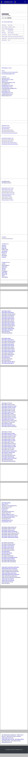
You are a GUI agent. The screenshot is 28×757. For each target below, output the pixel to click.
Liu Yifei (3, 263)
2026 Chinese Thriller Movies (8, 328)
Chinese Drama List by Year (7, 191)
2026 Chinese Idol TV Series (8, 413)
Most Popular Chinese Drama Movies (9, 142)
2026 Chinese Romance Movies (8, 325)
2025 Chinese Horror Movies (8, 347)
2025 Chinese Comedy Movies (8, 342)
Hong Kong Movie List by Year (8, 192)
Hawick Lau (4, 252)
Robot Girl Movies (6, 583)
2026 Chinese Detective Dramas (8, 424)
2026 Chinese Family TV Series (8, 410)
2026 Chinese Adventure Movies (8, 313)
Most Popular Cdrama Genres (8, 530)
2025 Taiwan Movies (6, 360)
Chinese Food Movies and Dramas (9, 572)
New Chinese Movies (6, 740)
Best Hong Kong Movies (7, 552)
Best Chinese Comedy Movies (8, 545)
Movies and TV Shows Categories (14, 736)
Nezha (3, 510)
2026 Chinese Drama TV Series (8, 408)
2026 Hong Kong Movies (7, 332)
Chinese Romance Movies (7, 198)
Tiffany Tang (4, 274)
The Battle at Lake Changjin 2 (8, 515)
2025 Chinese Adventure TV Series (9, 434)
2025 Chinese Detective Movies (8, 361)
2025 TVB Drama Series (7, 453)
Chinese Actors (20, 734)
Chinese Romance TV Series (7, 199)
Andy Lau (4, 254)
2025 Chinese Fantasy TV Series (8, 440)
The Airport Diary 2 (6, 79)
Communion (4, 89)
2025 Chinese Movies (6, 338)
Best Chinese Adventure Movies (8, 544)
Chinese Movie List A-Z (7, 742)
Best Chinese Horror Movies (8, 548)
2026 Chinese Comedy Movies (8, 315)
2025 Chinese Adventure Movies (8, 341)
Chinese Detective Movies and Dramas (10, 570)
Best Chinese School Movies (7, 555)
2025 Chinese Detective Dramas (8, 455)
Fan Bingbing (4, 271)
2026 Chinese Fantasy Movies (8, 318)
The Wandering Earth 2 (7, 517)
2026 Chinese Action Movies (8, 312)
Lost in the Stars (5, 521)
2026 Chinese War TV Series (8, 419)
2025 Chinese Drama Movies (8, 344)
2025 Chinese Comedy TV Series (9, 436)
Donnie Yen (4, 248)
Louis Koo (4, 257)
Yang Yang (4, 246)
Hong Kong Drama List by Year (8, 193)
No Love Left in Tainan (7, 73)
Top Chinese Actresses (6, 182)
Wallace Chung (5, 249)
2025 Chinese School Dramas (8, 456)
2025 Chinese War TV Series (8, 449)
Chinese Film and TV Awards (8, 739)
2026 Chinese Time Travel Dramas (9, 426)
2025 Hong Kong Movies (7, 358)
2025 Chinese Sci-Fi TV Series (8, 447)
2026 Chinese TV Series (7, 403)
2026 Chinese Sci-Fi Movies (7, 327)
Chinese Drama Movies (6, 195)
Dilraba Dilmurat (5, 265)
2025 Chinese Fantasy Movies (8, 345)
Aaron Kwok (4, 251)
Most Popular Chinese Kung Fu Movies (10, 537)
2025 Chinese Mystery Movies (8, 349)
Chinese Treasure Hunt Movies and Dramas (11, 577)
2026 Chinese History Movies (8, 319)
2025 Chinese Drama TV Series (8, 437)
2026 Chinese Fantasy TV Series (8, 411)
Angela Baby (4, 272)
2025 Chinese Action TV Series (8, 433)
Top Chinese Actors (6, 181)
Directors (4, 736)
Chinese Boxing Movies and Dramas (9, 568)
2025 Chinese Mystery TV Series (9, 445)
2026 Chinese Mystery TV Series (9, 416)
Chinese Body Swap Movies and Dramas (10, 567)
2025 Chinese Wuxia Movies (8, 363)
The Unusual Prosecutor (7, 82)
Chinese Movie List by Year (7, 189)
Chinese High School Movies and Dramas (10, 574)
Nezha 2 (3, 504)
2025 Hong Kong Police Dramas (8, 461)
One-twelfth (4, 83)
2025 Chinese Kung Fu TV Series (9, 443)
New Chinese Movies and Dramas (9, 734)
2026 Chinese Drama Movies (8, 316)
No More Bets (5, 518)
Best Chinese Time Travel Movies (9, 561)
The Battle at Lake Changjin (8, 505)
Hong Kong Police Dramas (7, 581)
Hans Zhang (4, 255)
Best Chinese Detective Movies (8, 558)
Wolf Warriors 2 (5, 507)
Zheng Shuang (5, 276)
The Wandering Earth (6, 511)
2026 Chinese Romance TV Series (9, 417)
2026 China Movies (6, 331)
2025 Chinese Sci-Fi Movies (7, 352)
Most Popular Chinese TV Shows (9, 528)
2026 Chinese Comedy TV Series (9, 407)
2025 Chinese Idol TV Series (8, 442)
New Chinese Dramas (15, 740)
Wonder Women (5, 95)
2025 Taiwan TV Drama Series (8, 452)
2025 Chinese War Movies (7, 355)
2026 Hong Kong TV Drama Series (9, 420)
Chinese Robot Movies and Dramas (9, 575)
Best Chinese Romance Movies (8, 131)
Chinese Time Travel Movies (8, 578)
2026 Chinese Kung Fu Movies (8, 322)
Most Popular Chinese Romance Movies (10, 144)
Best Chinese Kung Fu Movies (8, 549)
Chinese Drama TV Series (7, 196)
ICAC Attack (4, 91)
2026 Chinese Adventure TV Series (9, 406)
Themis (3, 81)
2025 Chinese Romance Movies (8, 351)
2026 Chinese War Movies (7, 329)
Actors (3, 15)
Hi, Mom (4, 508)
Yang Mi (3, 269)
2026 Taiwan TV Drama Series (8, 422)
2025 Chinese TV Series (7, 431)
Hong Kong (10, 28)
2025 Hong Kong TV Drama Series (9, 450)
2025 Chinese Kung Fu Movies (8, 348)
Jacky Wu (4, 245)
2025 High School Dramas (7, 459)
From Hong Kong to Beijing (8, 88)
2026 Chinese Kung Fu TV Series (9, 414)
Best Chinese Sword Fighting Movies (9, 557)
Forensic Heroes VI (6, 85)
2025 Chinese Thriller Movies (8, 354)
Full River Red (5, 512)
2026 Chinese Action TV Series (8, 404)
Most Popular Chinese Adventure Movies (10, 532)
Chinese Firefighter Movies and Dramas (10, 571)
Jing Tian (4, 268)
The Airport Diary (5, 86)
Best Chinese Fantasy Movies (8, 547)
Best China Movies (5, 128)
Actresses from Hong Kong (7, 238)
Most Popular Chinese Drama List (9, 527)
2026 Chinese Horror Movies (8, 321)
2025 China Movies (6, 357)
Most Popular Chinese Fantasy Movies (10, 534)
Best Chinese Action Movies (7, 542)
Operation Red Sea (6, 520)
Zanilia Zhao (4, 266)
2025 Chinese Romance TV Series (9, 446)
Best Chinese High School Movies (9, 560)
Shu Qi (3, 275)
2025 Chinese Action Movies (8, 339)
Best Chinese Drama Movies (7, 129)
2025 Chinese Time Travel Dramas (9, 458)
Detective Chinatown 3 (6, 514)
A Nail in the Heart (6, 94)
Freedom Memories (6, 92)
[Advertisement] (14, 7)
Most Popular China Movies (7, 141)
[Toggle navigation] (25, 2)
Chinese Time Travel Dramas (8, 580)
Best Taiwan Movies (6, 554)
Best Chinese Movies (6, 127)
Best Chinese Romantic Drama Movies (9, 132)
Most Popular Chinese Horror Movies (10, 535)
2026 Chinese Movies (6, 310)
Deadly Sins (4, 78)
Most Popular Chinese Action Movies (9, 531)
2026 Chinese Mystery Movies (8, 324)
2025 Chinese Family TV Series (8, 439)
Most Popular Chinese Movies (8, 139)
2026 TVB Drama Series (7, 423)
